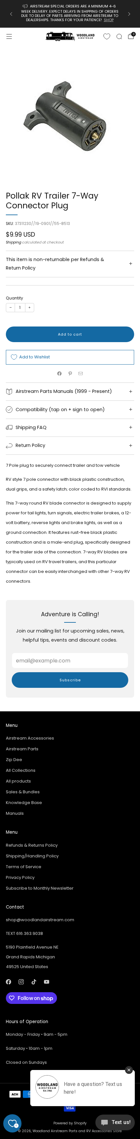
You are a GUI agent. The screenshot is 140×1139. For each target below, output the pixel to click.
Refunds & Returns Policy (32, 845)
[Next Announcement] (129, 14)
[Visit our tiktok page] (33, 982)
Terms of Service (23, 867)
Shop (109, 19)
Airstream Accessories (30, 738)
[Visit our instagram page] (21, 982)
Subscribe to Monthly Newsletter (40, 888)
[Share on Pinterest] (70, 373)
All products (18, 781)
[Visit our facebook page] (8, 982)
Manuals (15, 813)
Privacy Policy (20, 877)
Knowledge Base (24, 802)
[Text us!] (115, 1125)
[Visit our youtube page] (46, 982)
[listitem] (70, 14)
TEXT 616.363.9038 (24, 933)
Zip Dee (14, 760)
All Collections (20, 770)
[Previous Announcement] (11, 14)
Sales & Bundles (23, 792)
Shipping (13, 242)
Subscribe (70, 680)
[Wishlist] (107, 36)
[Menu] (9, 36)
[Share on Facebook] (59, 373)
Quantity (14, 298)
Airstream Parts (22, 749)
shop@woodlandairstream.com (40, 920)
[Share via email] (80, 373)
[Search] (119, 36)
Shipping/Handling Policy (32, 856)
